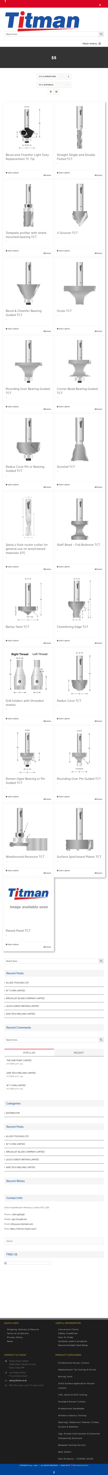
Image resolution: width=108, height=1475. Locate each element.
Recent (79, 1052)
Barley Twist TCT (17, 627)
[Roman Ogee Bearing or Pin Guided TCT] (28, 751)
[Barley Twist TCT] (28, 599)
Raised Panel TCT (18, 930)
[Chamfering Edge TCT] (80, 599)
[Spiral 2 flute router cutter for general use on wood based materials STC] (28, 517)
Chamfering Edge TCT (72, 627)
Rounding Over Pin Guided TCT (79, 778)
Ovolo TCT (64, 311)
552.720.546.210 (19, 1219)
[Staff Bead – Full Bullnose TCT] (80, 517)
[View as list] (56, 92)
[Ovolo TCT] (80, 283)
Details (48, 175)
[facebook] (5, 1)
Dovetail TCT (66, 466)
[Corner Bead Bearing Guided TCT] (80, 361)
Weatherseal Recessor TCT (25, 856)
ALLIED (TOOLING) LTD (17, 982)
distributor (13, 1113)
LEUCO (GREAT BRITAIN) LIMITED (22, 1006)
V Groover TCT (67, 233)
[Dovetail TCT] (80, 439)
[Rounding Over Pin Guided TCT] (80, 751)
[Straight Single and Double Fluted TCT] (80, 127)
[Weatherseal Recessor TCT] (28, 829)
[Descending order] (68, 76)
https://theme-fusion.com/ (23, 1229)
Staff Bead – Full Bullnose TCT (78, 544)
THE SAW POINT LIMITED (19, 1060)
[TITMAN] (41, 12)
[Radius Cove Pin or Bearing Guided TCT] (28, 439)
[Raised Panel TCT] (28, 903)
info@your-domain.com (22, 1224)
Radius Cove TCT (69, 700)
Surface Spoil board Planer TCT (79, 856)
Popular (29, 1052)
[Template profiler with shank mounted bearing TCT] (28, 205)
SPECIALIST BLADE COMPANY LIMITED (25, 998)
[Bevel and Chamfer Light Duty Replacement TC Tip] (28, 127)
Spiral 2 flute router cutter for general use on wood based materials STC (27, 549)
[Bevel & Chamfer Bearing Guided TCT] (28, 283)
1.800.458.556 (18, 1214)
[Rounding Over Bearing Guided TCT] (28, 361)
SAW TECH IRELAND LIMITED (20, 1014)
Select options (13, 173)
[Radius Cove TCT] (80, 673)
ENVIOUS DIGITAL (82, 1465)
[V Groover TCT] (80, 205)
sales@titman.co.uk (18, 1380)
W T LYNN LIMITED (15, 990)
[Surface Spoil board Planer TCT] (80, 829)
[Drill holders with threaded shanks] (28, 673)
